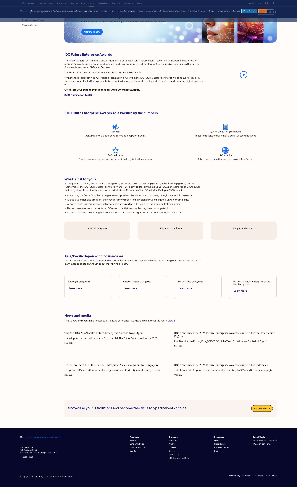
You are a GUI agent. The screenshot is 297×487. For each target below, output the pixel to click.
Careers (172, 447)
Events (133, 451)
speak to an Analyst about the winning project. (102, 263)
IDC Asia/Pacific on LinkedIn (265, 440)
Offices (172, 451)
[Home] (41, 437)
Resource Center (221, 447)
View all (172, 320)
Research (134, 440)
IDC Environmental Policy (179, 458)
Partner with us (262, 408)
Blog (216, 451)
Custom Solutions (137, 447)
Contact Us (174, 454)
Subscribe (246, 475)
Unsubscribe (258, 475)
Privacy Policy (234, 475)
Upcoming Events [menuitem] (29, 25)
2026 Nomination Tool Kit (79, 94)
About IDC (173, 440)
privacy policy (87, 11)
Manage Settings (249, 11)
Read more (71, 350)
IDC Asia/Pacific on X (262, 444)
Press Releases (220, 444)
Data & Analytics (137, 444)
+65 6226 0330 (27, 457)
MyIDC (217, 440)
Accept (262, 11)
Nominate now (92, 31)
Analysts (172, 444)
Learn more (75, 288)
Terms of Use (271, 475)
